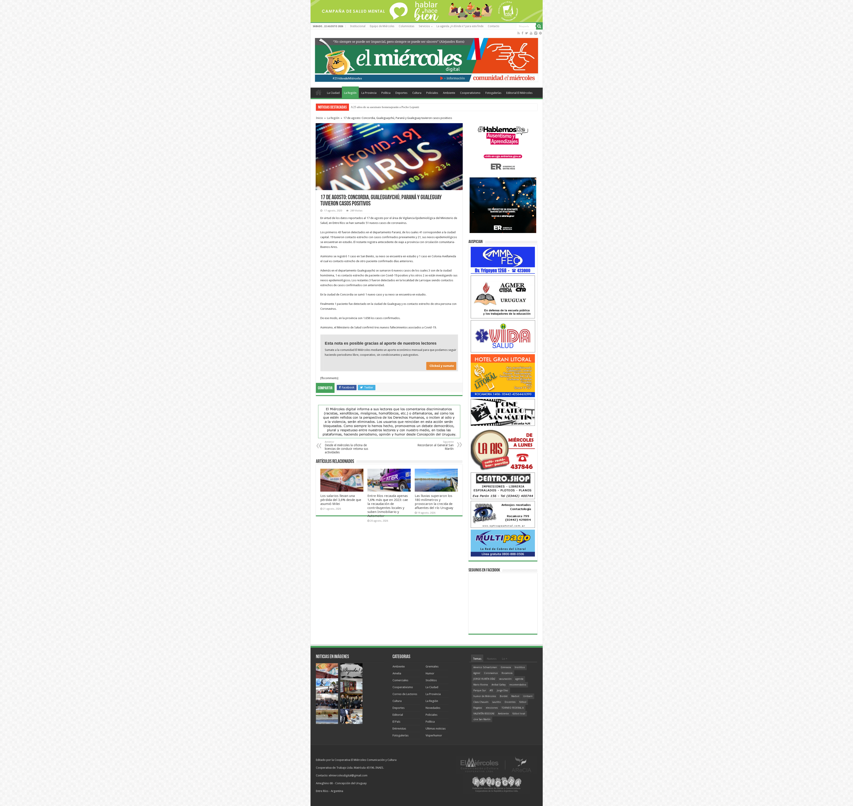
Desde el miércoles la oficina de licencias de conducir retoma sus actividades (346, 447)
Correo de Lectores (405, 694)
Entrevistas (399, 728)
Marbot (515, 696)
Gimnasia (506, 667)
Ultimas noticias (436, 728)
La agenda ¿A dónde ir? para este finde (459, 26)
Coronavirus (491, 673)
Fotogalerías (493, 92)
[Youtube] (531, 33)
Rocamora (507, 673)
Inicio (319, 118)
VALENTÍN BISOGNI (483, 713)
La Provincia (369, 92)
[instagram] (536, 33)
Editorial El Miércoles (519, 92)
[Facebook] (522, 33)
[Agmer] (503, 296)
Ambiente (449, 92)
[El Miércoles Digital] (426, 59)
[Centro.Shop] (503, 485)
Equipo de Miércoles (382, 26)
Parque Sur (479, 690)
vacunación (505, 678)
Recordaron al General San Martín (435, 445)
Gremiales (432, 666)
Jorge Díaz (502, 690)
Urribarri (527, 696)
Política (386, 92)
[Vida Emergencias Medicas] (503, 336)
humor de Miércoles (484, 696)
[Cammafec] (503, 260)
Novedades (433, 708)
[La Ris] (503, 448)
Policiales (432, 92)
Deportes (401, 92)
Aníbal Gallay (499, 684)
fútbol (522, 702)
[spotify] (540, 33)
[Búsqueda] (539, 26)
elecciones (492, 707)
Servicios (424, 26)
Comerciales (400, 680)
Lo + (504, 658)
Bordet (504, 696)
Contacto (493, 26)
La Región (350, 92)
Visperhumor (434, 735)
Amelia (397, 673)
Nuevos (491, 658)
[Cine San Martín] (503, 412)
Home (318, 92)
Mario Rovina (480, 684)
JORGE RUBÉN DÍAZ (484, 678)
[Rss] (518, 33)
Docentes (510, 702)
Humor (430, 673)
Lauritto (496, 702)
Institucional (357, 26)
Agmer (476, 673)
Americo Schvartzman (485, 667)
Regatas (477, 707)
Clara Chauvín (480, 702)
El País (396, 721)
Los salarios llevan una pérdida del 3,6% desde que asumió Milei (340, 500)
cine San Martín (481, 719)
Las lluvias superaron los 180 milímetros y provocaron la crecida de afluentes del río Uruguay (434, 502)
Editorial (398, 714)
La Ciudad (333, 92)
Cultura (416, 92)
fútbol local (518, 713)
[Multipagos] (503, 543)
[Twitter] (526, 33)
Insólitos (431, 680)
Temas (477, 658)
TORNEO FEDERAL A (513, 707)
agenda (519, 678)
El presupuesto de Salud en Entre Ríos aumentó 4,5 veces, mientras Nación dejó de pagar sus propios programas (417, 107)
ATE (491, 690)
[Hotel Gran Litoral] (503, 375)
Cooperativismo (470, 92)
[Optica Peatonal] (503, 514)
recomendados (517, 684)
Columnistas (406, 26)
